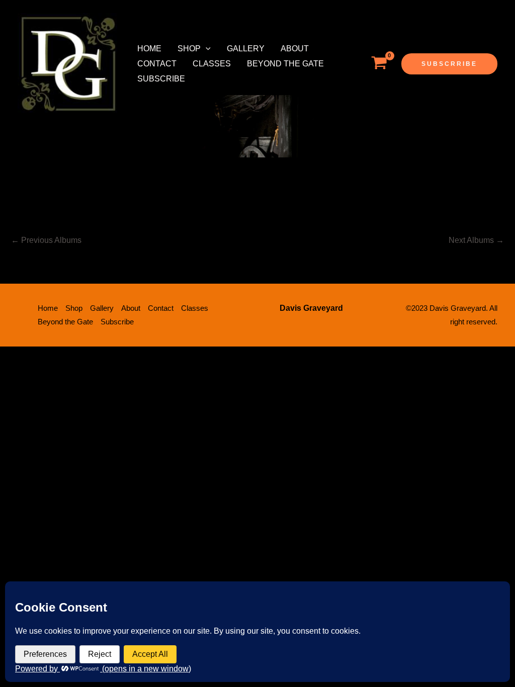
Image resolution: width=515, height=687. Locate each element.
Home (149, 48)
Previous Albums (46, 240)
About (295, 48)
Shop (189, 48)
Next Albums (476, 240)
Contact (157, 63)
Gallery (246, 48)
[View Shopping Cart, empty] (379, 63)
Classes (212, 63)
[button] (206, 48)
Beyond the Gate (285, 63)
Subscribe (161, 78)
